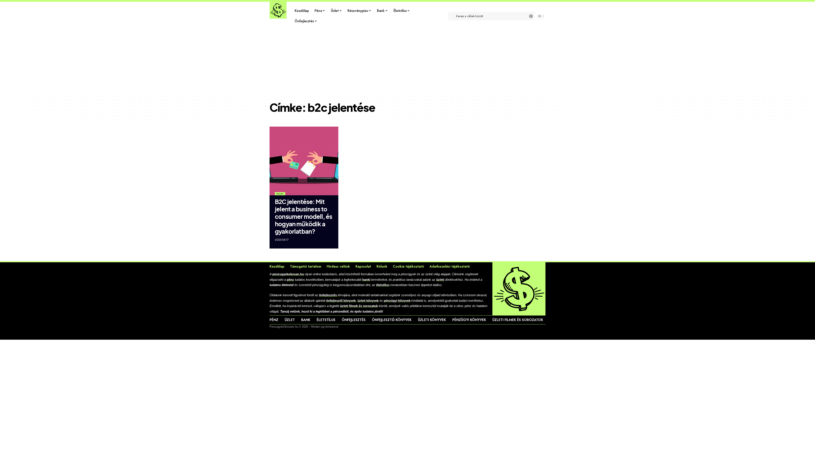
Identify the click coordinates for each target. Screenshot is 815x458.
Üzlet (280, 193)
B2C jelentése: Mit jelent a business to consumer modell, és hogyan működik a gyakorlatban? (303, 216)
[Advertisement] (407, 60)
